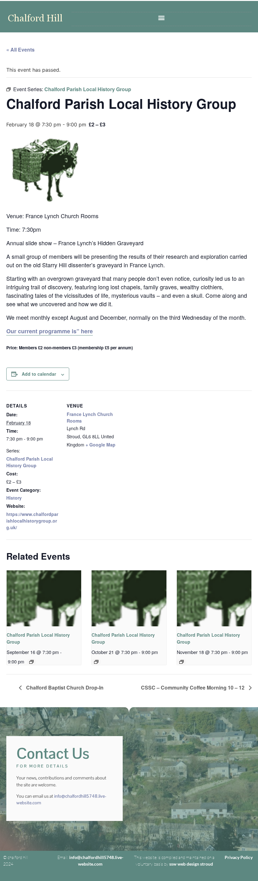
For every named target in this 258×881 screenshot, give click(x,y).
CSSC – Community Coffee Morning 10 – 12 (193, 687)
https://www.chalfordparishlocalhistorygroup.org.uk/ (32, 520)
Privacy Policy (239, 857)
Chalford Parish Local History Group (29, 462)
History (14, 498)
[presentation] (44, 598)
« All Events (20, 49)
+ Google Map (100, 444)
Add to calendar (39, 374)
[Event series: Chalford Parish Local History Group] (31, 662)
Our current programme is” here (49, 331)
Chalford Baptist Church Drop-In (64, 687)
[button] (161, 17)
